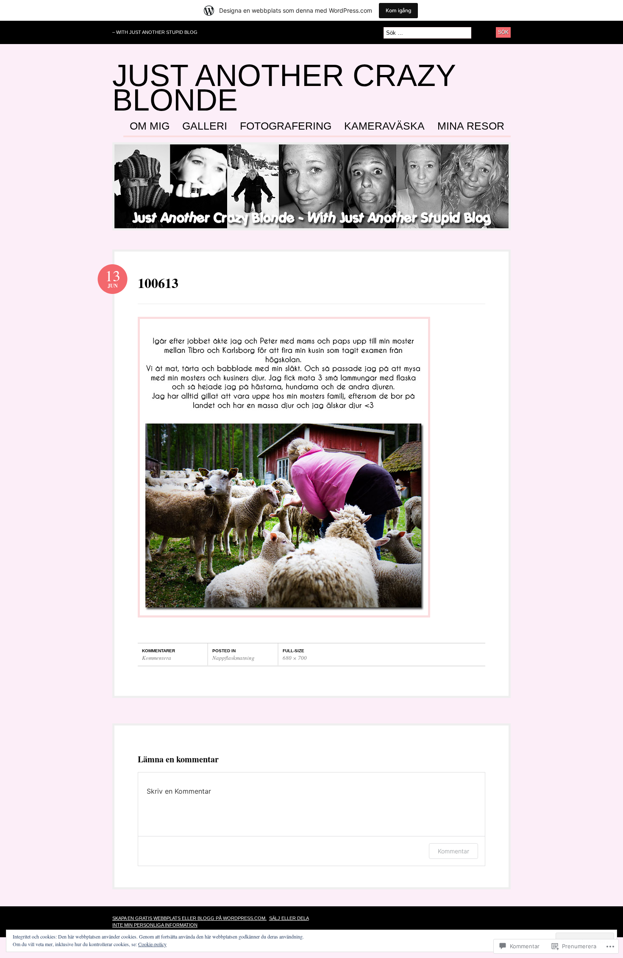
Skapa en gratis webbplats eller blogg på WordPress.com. (189, 918)
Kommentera (156, 658)
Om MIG (150, 126)
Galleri (204, 126)
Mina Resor (470, 126)
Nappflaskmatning (233, 658)
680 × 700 (295, 658)
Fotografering (285, 126)
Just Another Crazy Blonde (284, 87)
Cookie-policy (152, 944)
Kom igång (398, 10)
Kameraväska (384, 126)
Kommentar (453, 851)
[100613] (284, 621)
